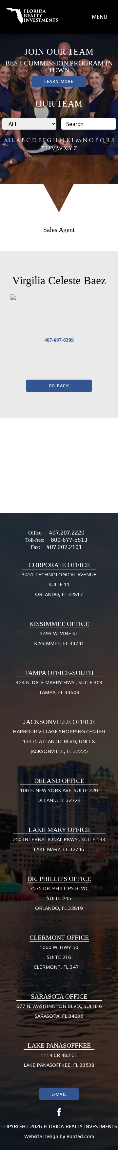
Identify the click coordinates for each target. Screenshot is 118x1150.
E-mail (59, 1094)
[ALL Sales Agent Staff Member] (29, 124)
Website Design (41, 1136)
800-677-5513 (69, 539)
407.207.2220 (67, 532)
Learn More (58, 81)
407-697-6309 (59, 340)
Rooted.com (80, 1136)
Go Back (59, 385)
